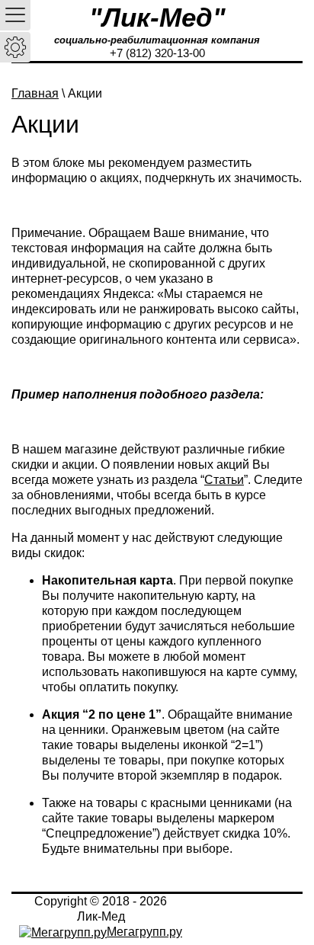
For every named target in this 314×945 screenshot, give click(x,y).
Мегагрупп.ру (144, 931)
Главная (35, 93)
